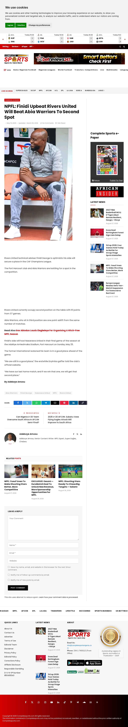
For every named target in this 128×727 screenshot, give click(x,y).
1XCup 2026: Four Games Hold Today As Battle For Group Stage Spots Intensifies (115, 250)
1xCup (33, 90)
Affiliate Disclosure (12, 664)
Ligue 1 (101, 90)
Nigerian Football (28, 70)
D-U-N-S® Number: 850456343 (12, 674)
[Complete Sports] (16, 59)
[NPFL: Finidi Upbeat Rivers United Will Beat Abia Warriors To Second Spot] (38, 240)
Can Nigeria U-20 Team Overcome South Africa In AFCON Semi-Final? (23, 419)
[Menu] (7, 70)
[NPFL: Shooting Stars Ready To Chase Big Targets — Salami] (70, 471)
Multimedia (111, 70)
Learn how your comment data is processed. (58, 597)
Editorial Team (10, 644)
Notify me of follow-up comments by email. (30, 575)
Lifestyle (70, 611)
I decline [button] (21, 25)
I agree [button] (10, 25)
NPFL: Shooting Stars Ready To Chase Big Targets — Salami (69, 484)
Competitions (91, 70)
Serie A (79, 90)
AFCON (49, 90)
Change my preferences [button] (39, 25)
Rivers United (65, 393)
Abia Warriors (11, 393)
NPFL (41, 90)
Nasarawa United (42, 393)
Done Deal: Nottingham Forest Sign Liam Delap (115, 232)
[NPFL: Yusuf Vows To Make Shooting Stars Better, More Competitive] (16, 471)
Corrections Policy (12, 660)
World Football (65, 70)
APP (30, 46)
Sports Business (103, 611)
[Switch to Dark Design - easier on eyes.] (120, 46)
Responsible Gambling (14, 669)
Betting (5, 46)
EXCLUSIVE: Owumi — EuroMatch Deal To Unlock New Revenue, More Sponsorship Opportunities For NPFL (43, 488)
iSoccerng (84, 611)
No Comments (48, 123)
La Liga (70, 90)
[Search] (124, 46)
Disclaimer (9, 648)
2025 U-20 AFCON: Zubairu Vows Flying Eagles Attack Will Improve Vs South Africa (63, 419)
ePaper (24, 46)
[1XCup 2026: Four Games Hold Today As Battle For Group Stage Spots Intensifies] (97, 248)
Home (16, 70)
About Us (8, 628)
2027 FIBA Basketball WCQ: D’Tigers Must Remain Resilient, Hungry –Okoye (114, 215)
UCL (56, 90)
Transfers (79, 70)
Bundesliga (90, 90)
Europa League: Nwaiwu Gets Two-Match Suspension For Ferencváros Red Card (114, 288)
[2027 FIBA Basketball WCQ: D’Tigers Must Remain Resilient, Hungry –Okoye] (97, 213)
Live (102, 70)
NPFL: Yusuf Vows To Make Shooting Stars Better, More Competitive (15, 485)
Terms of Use (10, 640)
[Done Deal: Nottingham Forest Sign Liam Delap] (97, 233)
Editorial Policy (10, 656)
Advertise (8, 636)
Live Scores (7, 91)
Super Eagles (22, 90)
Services (15, 46)
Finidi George (26, 393)
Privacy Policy (10, 652)
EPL (62, 90)
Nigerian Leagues (47, 70)
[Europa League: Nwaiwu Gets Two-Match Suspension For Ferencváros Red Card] (97, 286)
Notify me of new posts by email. (25, 580)
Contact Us (9, 632)
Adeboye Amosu (28, 434)
